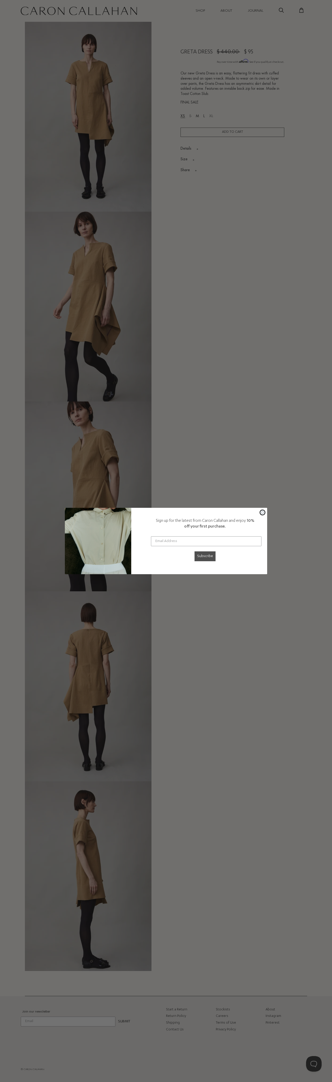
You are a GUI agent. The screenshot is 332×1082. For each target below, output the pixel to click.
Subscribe (205, 556)
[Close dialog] (262, 512)
